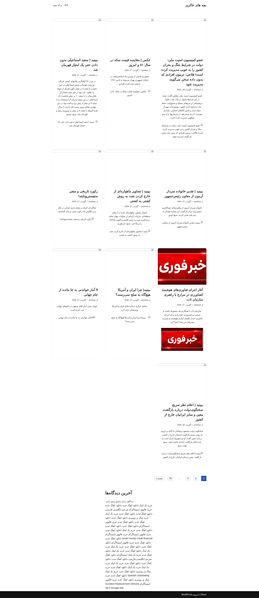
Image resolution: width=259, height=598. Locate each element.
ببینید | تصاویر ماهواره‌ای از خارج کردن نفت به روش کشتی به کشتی (132, 196)
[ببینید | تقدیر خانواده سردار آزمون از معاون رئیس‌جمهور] (182, 168)
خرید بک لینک (145, 505)
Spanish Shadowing (138, 575)
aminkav (197, 90)
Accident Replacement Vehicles (122, 584)
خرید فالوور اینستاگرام (140, 509)
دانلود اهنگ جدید (130, 505)
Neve (203, 594)
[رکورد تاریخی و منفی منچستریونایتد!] (77, 168)
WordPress (186, 594)
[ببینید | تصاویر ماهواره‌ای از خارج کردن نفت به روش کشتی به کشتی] (129, 168)
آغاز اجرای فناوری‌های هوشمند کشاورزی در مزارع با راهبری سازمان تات (182, 294)
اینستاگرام (122, 555)
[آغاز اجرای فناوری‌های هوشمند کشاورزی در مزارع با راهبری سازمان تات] (182, 266)
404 (66, 5)
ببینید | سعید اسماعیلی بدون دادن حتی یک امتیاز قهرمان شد (79, 64)
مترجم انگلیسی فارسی (117, 509)
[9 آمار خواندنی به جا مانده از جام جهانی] (77, 266)
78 (170, 478)
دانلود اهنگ (110, 555)
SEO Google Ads (114, 588)
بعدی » (159, 478)
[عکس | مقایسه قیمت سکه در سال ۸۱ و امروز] (129, 36)
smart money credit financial (137, 538)
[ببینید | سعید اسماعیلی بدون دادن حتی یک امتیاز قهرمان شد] (77, 36)
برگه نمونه (57, 5)
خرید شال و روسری (138, 517)
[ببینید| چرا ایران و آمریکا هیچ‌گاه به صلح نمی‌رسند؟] (129, 266)
